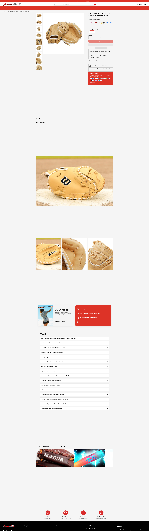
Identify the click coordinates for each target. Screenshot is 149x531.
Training (80, 8)
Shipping (90, 19)
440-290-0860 (92, 528)
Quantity (90, 35)
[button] (100, 45)
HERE (87, 1)
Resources (88, 8)
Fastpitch (60, 8)
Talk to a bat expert (60, 318)
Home (4, 11)
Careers (56, 528)
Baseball (74, 8)
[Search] (95, 4)
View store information (95, 57)
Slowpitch (67, 8)
